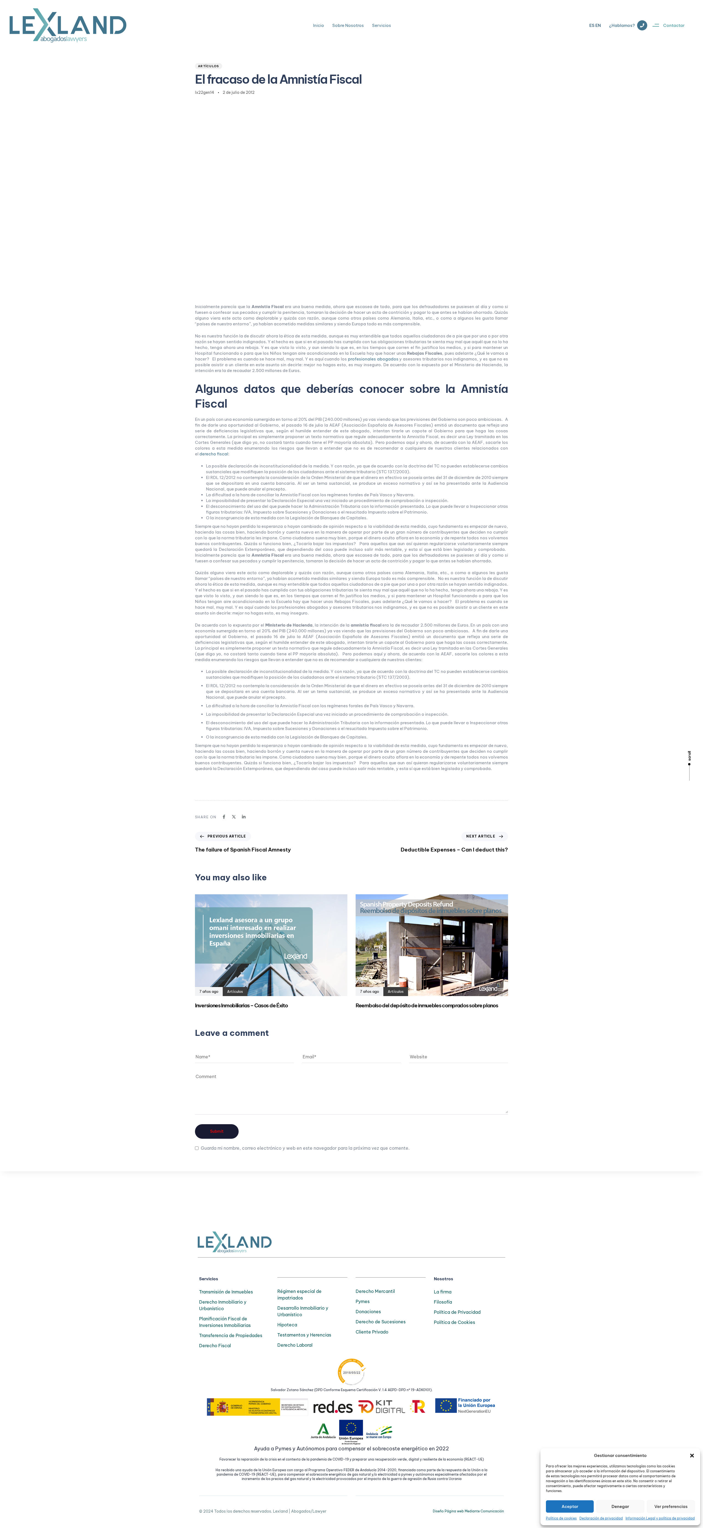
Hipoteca (287, 1324)
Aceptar (570, 1506)
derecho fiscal (213, 453)
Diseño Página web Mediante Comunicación (468, 1511)
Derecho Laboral (295, 1345)
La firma (442, 1292)
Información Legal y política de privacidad (660, 1518)
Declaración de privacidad (601, 1518)
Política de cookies (561, 1518)
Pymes (363, 1301)
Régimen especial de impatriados (299, 1295)
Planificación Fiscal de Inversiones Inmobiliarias (225, 1322)
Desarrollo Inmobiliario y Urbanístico (302, 1311)
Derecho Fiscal (215, 1345)
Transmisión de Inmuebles (226, 1292)
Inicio (318, 25)
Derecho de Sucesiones (381, 1321)
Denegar (620, 1506)
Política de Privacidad (457, 1312)
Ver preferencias (671, 1506)
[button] (692, 1455)
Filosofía (443, 1302)
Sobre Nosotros (348, 25)
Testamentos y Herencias (304, 1335)
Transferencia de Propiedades (230, 1335)
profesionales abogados (373, 359)
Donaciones (368, 1311)
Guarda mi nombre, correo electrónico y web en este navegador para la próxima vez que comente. (305, 1148)
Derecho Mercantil (375, 1291)
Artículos (208, 66)
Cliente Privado (372, 1332)
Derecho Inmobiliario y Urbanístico (222, 1305)
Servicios (381, 25)
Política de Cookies (454, 1322)
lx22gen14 (204, 92)
